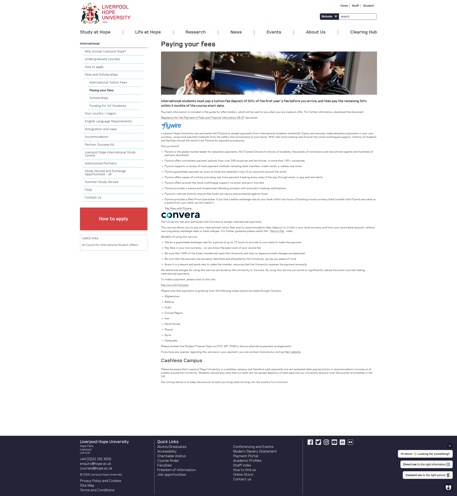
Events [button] (274, 32)
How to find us (244, 470)
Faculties (164, 465)
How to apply (94, 67)
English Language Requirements (108, 121)
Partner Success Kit (99, 144)
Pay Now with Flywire (178, 208)
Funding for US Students (107, 106)
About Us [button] (316, 32)
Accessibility (167, 451)
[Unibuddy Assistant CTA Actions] (425, 461)
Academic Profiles (247, 460)
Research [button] (195, 32)
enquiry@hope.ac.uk (95, 464)
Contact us (93, 197)
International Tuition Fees (108, 82)
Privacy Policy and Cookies (100, 481)
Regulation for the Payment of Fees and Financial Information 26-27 (203, 117)
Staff (355, 5)
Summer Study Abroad (101, 182)
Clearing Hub (363, 32)
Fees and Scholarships (101, 74)
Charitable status (171, 456)
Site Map (87, 485)
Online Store (243, 474)
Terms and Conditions (97, 490)
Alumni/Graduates (171, 447)
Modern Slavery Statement (255, 451)
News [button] (236, 32)
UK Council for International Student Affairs (110, 245)
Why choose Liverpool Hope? (105, 51)
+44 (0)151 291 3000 (95, 459)
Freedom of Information (176, 470)
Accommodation (96, 137)
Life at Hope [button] (148, 32)
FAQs (88, 189)
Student (368, 5)
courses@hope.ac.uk (96, 468)
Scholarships (98, 98)
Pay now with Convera (175, 285)
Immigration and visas (101, 129)
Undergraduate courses (102, 59)
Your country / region (100, 113)
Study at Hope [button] (95, 32)
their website (292, 352)
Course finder (168, 460)
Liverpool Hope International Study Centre (110, 154)
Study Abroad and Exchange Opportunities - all (105, 173)
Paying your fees (101, 90)
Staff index (242, 465)
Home (344, 5)
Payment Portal (245, 456)
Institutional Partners (101, 163)
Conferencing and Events (253, 447)
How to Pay (277, 231)
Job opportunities (171, 474)
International (89, 43)
